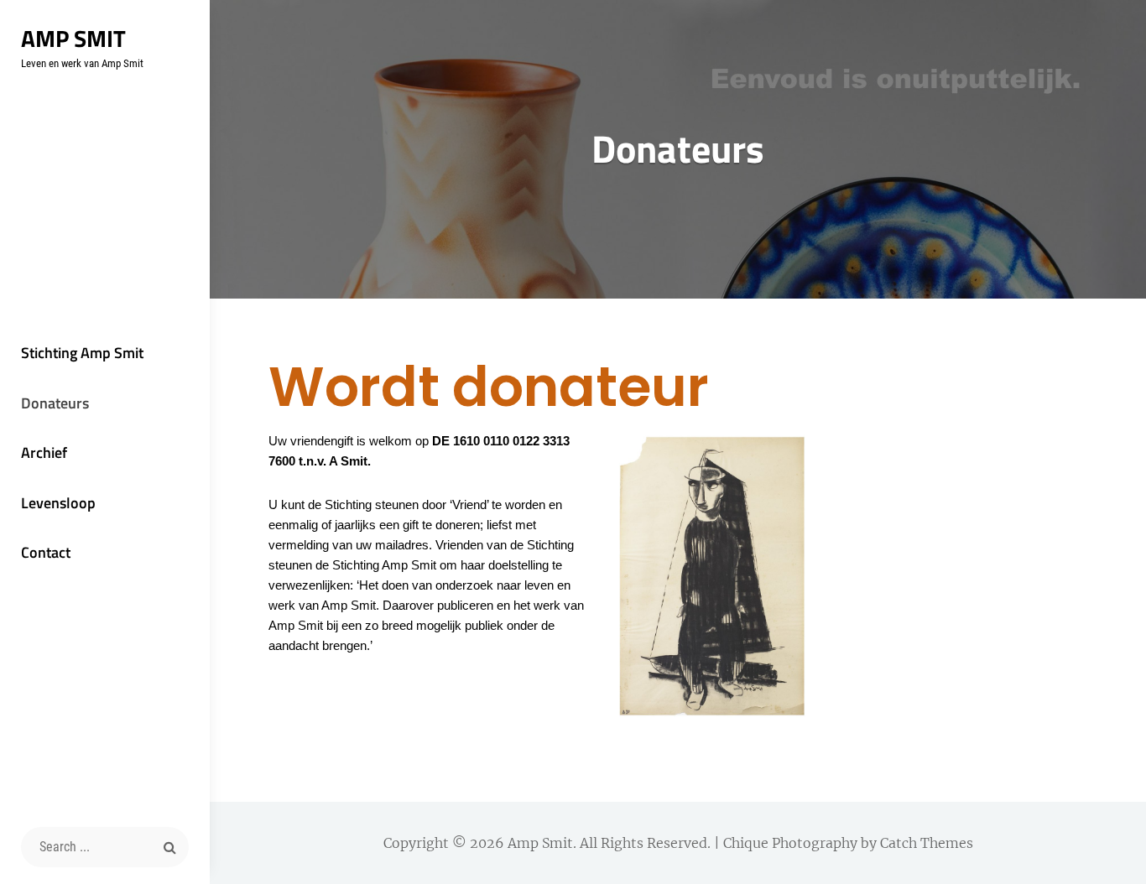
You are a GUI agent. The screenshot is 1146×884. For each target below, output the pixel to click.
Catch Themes (926, 843)
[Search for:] (105, 847)
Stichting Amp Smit (82, 352)
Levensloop (58, 502)
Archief (44, 452)
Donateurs (55, 403)
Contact (45, 552)
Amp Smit (73, 38)
